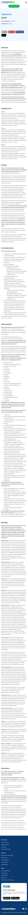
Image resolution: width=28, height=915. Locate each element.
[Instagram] (26, 909)
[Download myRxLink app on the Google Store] (15, 898)
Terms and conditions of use (7, 822)
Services (3, 853)
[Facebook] (23, 909)
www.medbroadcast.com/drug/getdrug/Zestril (15, 829)
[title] (6, 898)
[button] (26, 2)
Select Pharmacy (14, 6)
